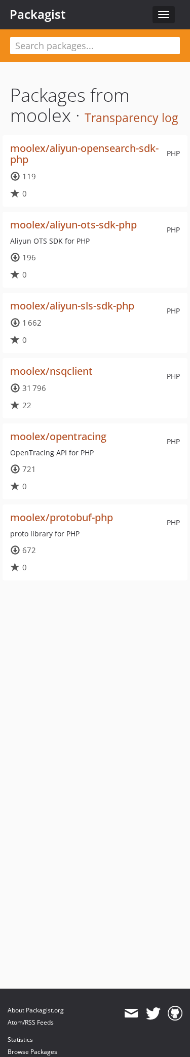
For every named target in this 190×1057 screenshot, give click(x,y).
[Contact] (131, 1013)
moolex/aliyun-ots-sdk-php (73, 224)
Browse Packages (32, 1051)
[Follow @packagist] (153, 1013)
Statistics (20, 1039)
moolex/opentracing (58, 436)
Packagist (38, 14)
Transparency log (131, 117)
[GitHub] (175, 1013)
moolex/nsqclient (51, 371)
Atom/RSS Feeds (31, 1022)
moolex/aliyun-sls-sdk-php (72, 305)
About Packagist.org (36, 1010)
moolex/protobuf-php (61, 517)
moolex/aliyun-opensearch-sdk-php (84, 153)
